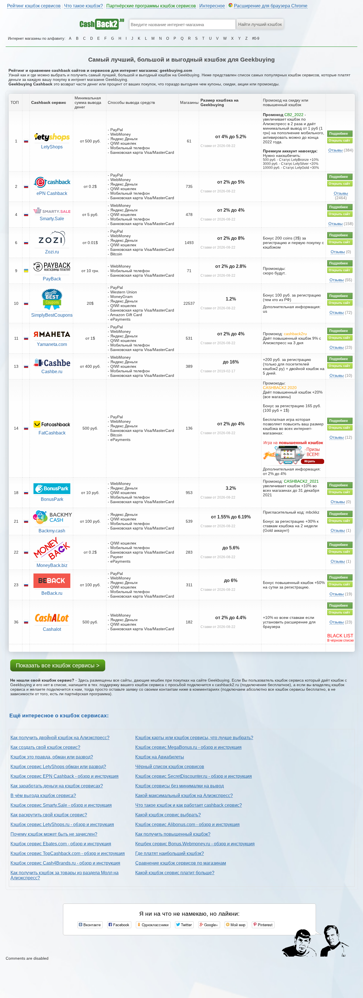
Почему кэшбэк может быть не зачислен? (53, 834)
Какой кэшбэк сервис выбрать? (168, 814)
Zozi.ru (52, 251)
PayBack (52, 278)
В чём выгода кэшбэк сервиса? (43, 795)
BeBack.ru (51, 593)
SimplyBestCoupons (52, 315)
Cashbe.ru (51, 371)
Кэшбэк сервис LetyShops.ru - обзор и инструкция (62, 824)
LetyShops (52, 146)
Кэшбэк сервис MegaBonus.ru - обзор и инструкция (188, 747)
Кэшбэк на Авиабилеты (159, 757)
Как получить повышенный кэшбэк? (172, 834)
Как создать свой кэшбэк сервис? (45, 747)
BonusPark (52, 499)
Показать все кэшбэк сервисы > (58, 665)
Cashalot (52, 629)
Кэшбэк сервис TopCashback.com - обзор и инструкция (67, 853)
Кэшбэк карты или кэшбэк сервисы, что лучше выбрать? (194, 737)
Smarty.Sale (52, 218)
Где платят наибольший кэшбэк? (169, 853)
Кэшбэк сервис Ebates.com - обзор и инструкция (60, 843)
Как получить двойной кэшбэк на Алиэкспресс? (59, 737)
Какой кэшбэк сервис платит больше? (174, 872)
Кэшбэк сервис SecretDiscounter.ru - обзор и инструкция (193, 776)
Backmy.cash (52, 530)
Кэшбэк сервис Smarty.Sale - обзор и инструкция (61, 805)
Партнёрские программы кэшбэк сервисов (151, 5)
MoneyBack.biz (52, 565)
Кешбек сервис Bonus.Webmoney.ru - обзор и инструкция (195, 843)
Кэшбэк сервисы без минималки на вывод (179, 785)
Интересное (212, 5)
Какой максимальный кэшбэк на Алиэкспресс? (184, 795)
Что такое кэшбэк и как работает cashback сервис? (188, 805)
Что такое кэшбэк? (83, 5)
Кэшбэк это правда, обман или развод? (51, 757)
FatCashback (52, 432)
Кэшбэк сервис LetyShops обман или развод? (58, 766)
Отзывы (335, 150)
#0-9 (255, 38)
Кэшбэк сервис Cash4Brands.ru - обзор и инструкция (65, 863)
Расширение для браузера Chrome (270, 5)
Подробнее (338, 134)
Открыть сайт (339, 140)
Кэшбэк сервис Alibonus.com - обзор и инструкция (187, 824)
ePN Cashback (52, 193)
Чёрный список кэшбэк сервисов (169, 766)
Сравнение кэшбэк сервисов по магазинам (180, 863)
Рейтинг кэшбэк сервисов (34, 5)
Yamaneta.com (52, 344)
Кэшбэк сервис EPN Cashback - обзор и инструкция (64, 776)
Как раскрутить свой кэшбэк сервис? (48, 814)
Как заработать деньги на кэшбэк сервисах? (56, 785)
